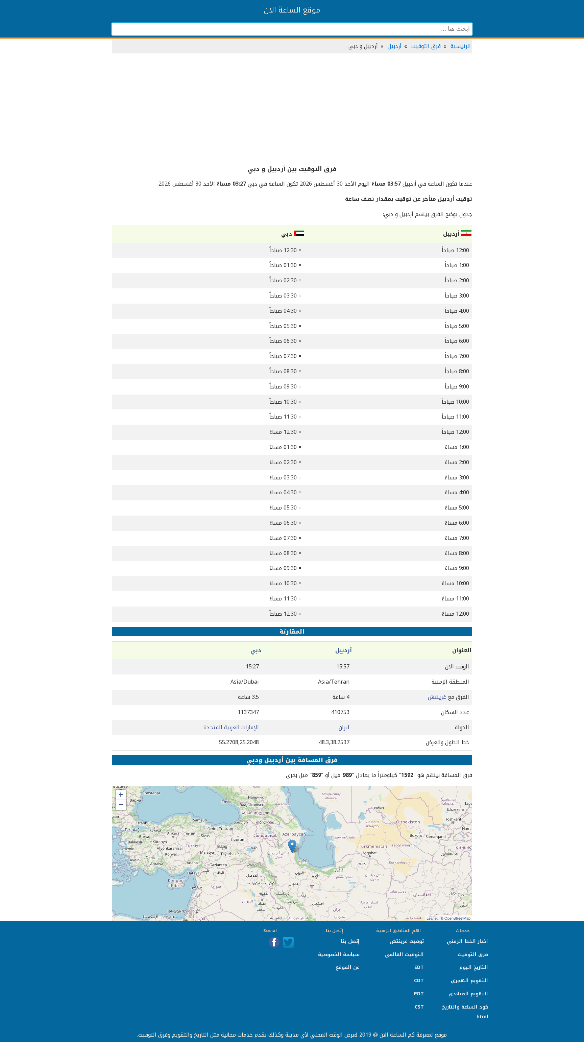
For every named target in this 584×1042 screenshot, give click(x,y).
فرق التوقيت (426, 46)
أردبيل (395, 46)
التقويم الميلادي (468, 993)
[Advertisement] (292, 109)
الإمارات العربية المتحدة (231, 727)
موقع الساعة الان (292, 10)
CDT (419, 980)
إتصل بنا (350, 941)
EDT (419, 967)
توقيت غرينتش (407, 941)
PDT (419, 993)
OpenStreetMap (457, 918)
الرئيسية (461, 46)
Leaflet (432, 918)
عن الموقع (348, 967)
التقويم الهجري (469, 980)
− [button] (121, 805)
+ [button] (121, 794)
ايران (344, 727)
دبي (255, 650)
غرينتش (437, 697)
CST (419, 1007)
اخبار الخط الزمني (467, 941)
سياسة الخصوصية (339, 954)
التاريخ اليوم (473, 967)
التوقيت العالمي (404, 954)
